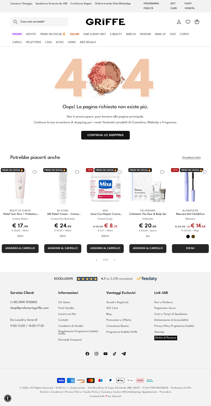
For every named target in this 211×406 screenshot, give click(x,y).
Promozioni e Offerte (118, 320)
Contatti (63, 320)
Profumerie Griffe (181, 388)
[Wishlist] (187, 21)
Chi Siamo (64, 302)
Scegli (190, 248)
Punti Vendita (66, 308)
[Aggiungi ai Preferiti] (35, 172)
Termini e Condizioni (51, 392)
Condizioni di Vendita (70, 326)
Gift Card (112, 308)
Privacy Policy (74, 392)
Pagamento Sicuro (165, 308)
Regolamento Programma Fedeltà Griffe (78, 332)
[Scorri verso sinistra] (96, 260)
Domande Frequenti (70, 340)
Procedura (165, 392)
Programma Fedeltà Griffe (121, 332)
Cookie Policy (91, 392)
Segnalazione (149, 392)
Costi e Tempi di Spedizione (170, 314)
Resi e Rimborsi (163, 302)
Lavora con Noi (67, 314)
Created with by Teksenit (105, 396)
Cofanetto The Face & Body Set (147, 214)
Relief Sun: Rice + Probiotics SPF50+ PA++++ (20, 214)
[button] (39, 21)
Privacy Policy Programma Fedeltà (174, 326)
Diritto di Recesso (165, 337)
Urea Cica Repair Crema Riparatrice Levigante (105, 214)
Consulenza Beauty (117, 326)
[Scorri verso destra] (114, 260)
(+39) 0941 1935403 (23, 302)
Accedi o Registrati (117, 302)
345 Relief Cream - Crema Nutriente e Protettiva (63, 214)
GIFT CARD (173, 6)
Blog (108, 314)
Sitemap (159, 332)
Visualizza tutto (191, 157)
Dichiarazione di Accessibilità (171, 320)
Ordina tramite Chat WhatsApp (113, 3)
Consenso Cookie (111, 392)
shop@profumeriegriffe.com (29, 308)
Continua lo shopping (105, 135)
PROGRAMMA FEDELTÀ (151, 6)
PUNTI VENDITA (190, 6)
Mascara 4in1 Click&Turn (190, 214)
